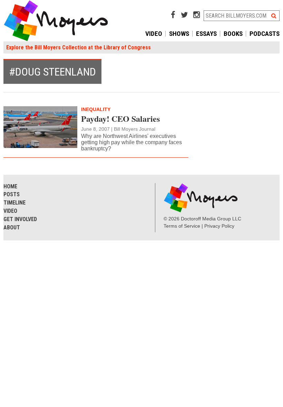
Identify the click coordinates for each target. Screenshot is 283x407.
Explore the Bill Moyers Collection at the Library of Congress (78, 47)
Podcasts (265, 34)
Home (10, 186)
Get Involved (20, 219)
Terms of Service (182, 226)
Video (153, 34)
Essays (206, 34)
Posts (11, 194)
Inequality (95, 109)
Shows (179, 34)
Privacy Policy (219, 226)
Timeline (14, 202)
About (11, 227)
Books (233, 34)
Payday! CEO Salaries (120, 118)
